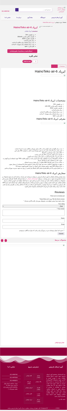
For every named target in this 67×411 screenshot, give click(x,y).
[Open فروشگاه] (39, 17)
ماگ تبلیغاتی (38, 381)
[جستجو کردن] (17, 9)
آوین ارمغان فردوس (56, 17)
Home (64, 22)
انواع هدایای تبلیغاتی (32, 178)
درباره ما (18, 17)
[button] (41, 27)
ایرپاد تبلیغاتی (58, 22)
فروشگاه (42, 17)
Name (63, 218)
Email (63, 224)
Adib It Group (51, 408)
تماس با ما (7, 17)
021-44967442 (5, 11)
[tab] (62, 66)
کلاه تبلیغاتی (29, 375)
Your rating (61, 204)
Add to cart (27, 61)
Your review (61, 208)
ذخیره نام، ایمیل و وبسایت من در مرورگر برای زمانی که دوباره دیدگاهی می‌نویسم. (41, 230)
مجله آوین (30, 17)
